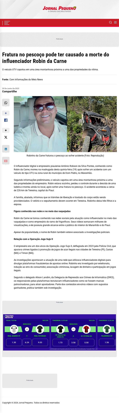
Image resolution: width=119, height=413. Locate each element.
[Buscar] (110, 22)
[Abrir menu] (115, 22)
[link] (59, 9)
